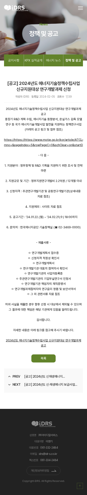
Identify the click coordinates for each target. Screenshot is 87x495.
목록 (43, 358)
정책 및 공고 (73, 60)
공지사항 (13, 60)
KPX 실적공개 (33, 60)
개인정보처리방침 (40, 470)
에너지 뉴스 (53, 60)
